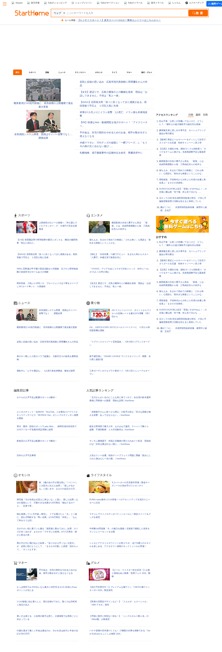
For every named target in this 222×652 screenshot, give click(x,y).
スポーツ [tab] (32, 72)
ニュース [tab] (62, 72)
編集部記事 (21, 390)
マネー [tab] (129, 72)
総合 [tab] (17, 72)
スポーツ (23, 215)
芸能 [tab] (47, 72)
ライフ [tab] (114, 72)
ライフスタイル (101, 475)
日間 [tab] (190, 115)
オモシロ (23, 475)
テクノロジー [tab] (80, 72)
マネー (22, 562)
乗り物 (95, 303)
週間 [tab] (198, 115)
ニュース (23, 303)
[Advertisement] (43, 153)
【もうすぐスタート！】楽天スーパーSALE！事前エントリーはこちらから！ (119, 20)
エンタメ (96, 215)
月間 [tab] (205, 115)
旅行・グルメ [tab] (146, 72)
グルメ (95, 562)
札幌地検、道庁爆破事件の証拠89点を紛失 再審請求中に (111, 152)
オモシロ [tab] (98, 72)
